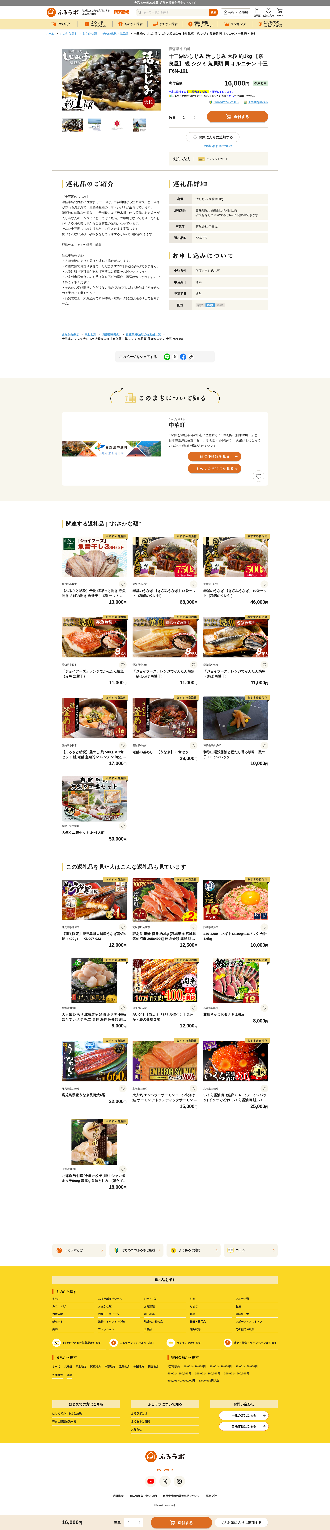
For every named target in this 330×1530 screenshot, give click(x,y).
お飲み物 (57, 1313)
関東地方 (95, 1366)
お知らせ (136, 1429)
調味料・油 (242, 1313)
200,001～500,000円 (236, 1373)
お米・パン (150, 1298)
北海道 (68, 1366)
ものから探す (68, 33)
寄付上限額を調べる (64, 1421)
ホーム (50, 33)
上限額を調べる (258, 102)
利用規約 (118, 1495)
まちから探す (70, 334)
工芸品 (148, 1329)
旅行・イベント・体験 (111, 1321)
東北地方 (90, 334)
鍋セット (57, 1321)
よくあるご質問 (140, 1421)
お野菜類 (149, 1306)
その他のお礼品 (245, 1329)
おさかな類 (89, 33)
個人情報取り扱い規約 (143, 1495)
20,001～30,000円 (220, 1366)
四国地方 (153, 1366)
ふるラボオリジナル (110, 1298)
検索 (213, 12)
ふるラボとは (139, 1413)
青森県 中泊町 (179, 49)
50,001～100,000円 (179, 1373)
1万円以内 (173, 1366)
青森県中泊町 (111, 334)
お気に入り (268, 15)
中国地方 (138, 1366)
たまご (194, 1306)
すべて (56, 1298)
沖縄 (69, 1375)
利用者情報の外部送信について (181, 1495)
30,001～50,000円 (246, 1366)
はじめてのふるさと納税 (67, 1413)
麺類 (192, 1313)
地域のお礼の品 (153, 1321)
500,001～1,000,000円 (181, 1380)
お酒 (238, 1306)
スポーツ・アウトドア (249, 1321)
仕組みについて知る (226, 102)
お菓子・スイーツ (109, 1313)
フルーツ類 (242, 1298)
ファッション (106, 1329)
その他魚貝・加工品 (115, 33)
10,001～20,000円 (195, 1366)
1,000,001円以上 (209, 1380)
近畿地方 (124, 1366)
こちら (230, 95)
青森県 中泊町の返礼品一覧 (143, 334)
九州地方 (57, 1375)
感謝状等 (195, 1329)
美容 (55, 1329)
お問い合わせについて (218, 146)
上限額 (257, 15)
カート (280, 15)
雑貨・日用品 (198, 1321)
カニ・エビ (59, 1306)
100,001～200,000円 (207, 1373)
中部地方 (110, 1366)
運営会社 (211, 1495)
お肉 (192, 1298)
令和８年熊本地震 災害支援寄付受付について (165, 2)
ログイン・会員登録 (238, 12)
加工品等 (149, 1313)
